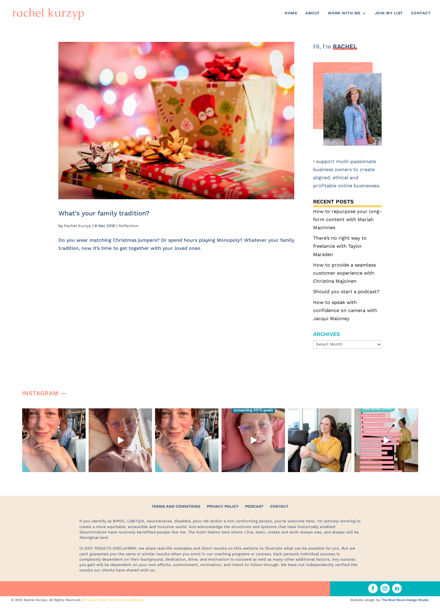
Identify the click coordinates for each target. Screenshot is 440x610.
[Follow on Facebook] (373, 588)
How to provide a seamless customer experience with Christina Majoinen (344, 273)
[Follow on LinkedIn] (397, 588)
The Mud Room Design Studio (405, 600)
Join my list (389, 13)
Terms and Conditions (175, 506)
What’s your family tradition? (103, 213)
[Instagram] (80, 466)
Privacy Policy (223, 506)
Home (291, 13)
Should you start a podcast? (346, 291)
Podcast (254, 506)
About (312, 13)
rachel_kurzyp (53, 414)
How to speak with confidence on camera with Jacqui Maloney (345, 310)
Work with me (344, 13)
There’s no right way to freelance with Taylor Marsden (340, 246)
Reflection (129, 225)
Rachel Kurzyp (77, 225)
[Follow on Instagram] (385, 588)
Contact (421, 13)
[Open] (54, 440)
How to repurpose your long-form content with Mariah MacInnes (347, 219)
